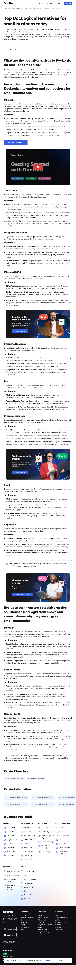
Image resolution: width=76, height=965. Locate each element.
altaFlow (58, 927)
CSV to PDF (10, 848)
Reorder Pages (29, 855)
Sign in (59, 3)
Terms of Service (43, 918)
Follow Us (8, 923)
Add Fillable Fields (29, 836)
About (40, 915)
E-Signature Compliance (45, 925)
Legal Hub (41, 922)
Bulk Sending (45, 852)
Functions (24, 932)
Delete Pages (28, 859)
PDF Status (62, 844)
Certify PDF (27, 875)
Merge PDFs (28, 848)
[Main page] (9, 3)
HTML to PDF (11, 852)
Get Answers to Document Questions (12, 887)
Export (26, 891)
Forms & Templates (27, 918)
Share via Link (63, 832)
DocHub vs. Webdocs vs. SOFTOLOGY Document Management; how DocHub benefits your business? (44, 797)
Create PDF (27, 832)
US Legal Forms (60, 922)
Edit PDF (27, 828)
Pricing (41, 3)
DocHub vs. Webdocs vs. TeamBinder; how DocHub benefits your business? (18, 804)
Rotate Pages (28, 852)
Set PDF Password (30, 879)
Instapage (58, 929)
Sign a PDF (44, 828)
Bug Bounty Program (45, 932)
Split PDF (27, 844)
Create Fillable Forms (63, 853)
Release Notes (42, 929)
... (49, 960)
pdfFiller (57, 920)
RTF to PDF (10, 855)
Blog (56, 915)
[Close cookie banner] (70, 959)
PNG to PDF (11, 836)
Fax (60, 840)
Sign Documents (26, 920)
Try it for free (20, 331)
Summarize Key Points (12, 880)
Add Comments (64, 828)
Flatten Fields (28, 840)
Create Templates (64, 848)
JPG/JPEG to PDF (12, 840)
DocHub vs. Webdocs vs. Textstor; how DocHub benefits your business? (44, 804)
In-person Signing (47, 842)
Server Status (25, 922)
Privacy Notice (42, 920)
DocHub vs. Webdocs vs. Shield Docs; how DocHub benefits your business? (18, 797)
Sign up (68, 3)
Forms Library (25, 927)
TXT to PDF (10, 832)
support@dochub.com (9, 916)
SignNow (58, 925)
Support (40, 927)
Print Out (27, 899)
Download (27, 895)
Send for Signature (47, 832)
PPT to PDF (10, 844)
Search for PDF (29, 887)
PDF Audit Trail (29, 871)
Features (50, 3)
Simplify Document (13, 875)
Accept (61, 960)
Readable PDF (28, 883)
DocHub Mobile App (61, 918)
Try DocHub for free (16, 143)
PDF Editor (24, 915)
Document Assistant (13, 871)
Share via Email (64, 836)
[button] (38, 167)
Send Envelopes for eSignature (47, 837)
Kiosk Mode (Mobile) (45, 847)
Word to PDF (11, 828)
